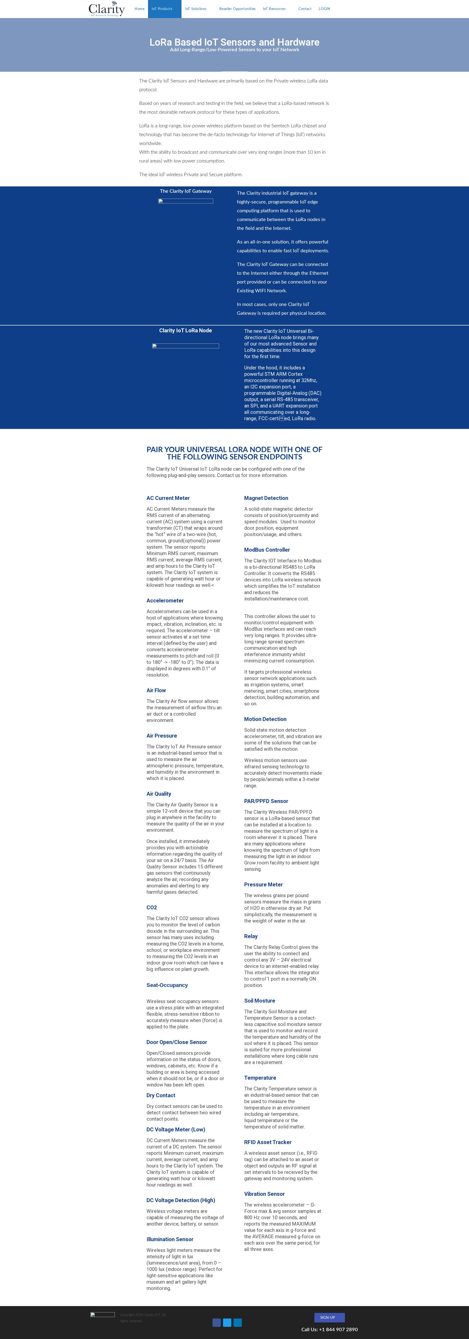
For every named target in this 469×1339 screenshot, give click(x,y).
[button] (329, 1317)
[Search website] (339, 9)
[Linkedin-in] (238, 1323)
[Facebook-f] (217, 1323)
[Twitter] (227, 1323)
